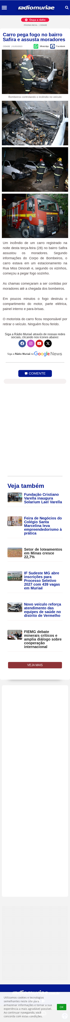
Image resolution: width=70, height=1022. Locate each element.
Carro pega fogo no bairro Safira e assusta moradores (34, 37)
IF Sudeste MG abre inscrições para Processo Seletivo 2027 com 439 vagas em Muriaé (42, 580)
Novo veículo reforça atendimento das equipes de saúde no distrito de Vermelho (42, 610)
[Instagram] (31, 343)
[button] (4, 8)
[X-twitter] (48, 343)
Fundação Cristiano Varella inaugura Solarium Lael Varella (43, 498)
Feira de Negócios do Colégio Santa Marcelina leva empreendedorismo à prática (43, 525)
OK (61, 1007)
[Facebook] (22, 343)
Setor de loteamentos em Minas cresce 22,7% (43, 553)
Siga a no (20, 354)
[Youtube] (39, 343)
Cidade (43, 25)
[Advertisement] (35, 791)
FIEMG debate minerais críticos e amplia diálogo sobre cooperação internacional (43, 639)
